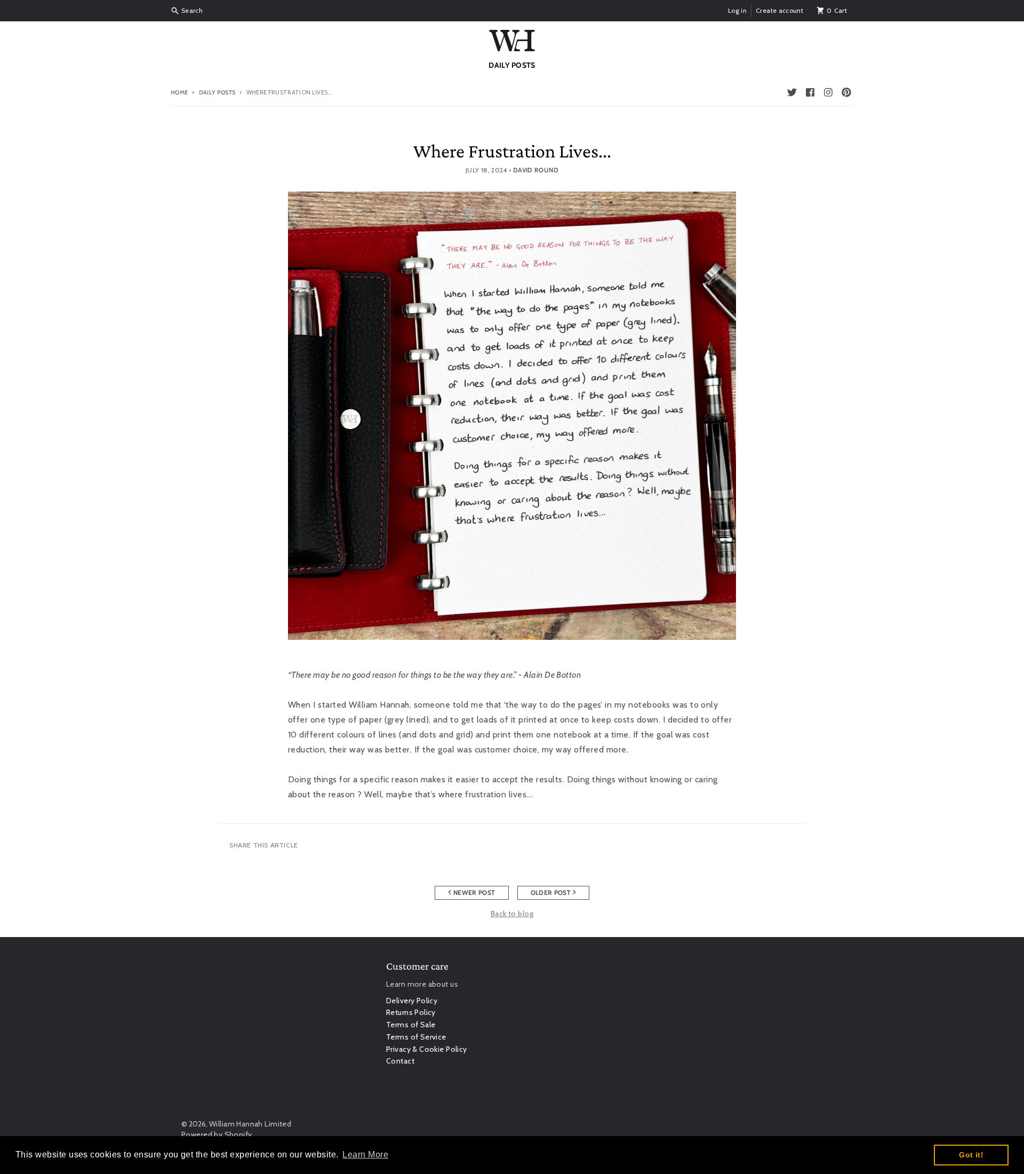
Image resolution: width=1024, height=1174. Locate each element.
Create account (779, 10)
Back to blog (512, 913)
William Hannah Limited (250, 1124)
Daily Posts (217, 92)
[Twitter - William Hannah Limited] (792, 92)
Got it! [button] (971, 1155)
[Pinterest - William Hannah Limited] (846, 92)
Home (179, 92)
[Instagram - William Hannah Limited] (828, 92)
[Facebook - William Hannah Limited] (810, 92)
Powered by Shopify (216, 1134)
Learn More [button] (365, 1154)
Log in (737, 10)
